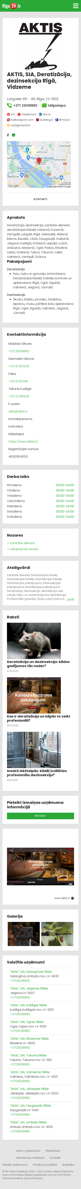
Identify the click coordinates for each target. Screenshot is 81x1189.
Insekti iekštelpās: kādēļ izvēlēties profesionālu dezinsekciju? (37, 772)
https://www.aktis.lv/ (23, 441)
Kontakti (40, 199)
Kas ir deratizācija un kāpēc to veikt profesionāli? (38, 718)
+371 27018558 (18, 396)
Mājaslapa (57, 105)
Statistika (68, 1165)
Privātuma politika (45, 1165)
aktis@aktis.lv (18, 411)
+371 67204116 (18, 381)
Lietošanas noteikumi (30, 1158)
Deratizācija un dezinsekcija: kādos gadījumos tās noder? (38, 663)
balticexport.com (22, 120)
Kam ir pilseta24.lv (28, 1151)
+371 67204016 (18, 366)
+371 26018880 (25, 105)
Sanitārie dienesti (22, 543)
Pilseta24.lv (53, 1151)
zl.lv (13, 114)
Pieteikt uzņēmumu (15, 1165)
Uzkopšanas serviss (24, 549)
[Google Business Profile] (14, 135)
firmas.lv (64, 120)
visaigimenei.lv (20, 125)
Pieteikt (40, 816)
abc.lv (47, 114)
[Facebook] (8, 135)
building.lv (46, 120)
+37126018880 (20, 981)
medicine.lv (29, 114)
